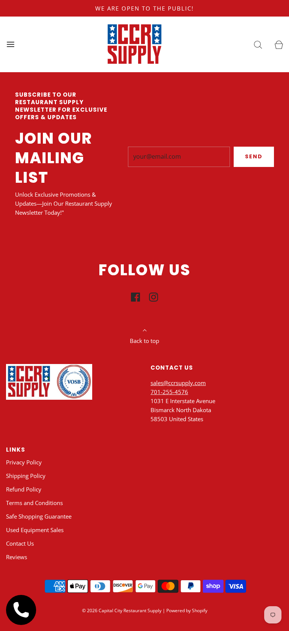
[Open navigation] (10, 44)
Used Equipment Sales (35, 530)
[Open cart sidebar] (278, 44)
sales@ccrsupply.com (178, 383)
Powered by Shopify (186, 610)
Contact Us (20, 543)
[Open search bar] (258, 44)
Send (254, 156)
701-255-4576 (169, 392)
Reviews (16, 557)
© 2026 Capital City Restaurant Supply (121, 610)
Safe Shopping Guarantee (38, 516)
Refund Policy (23, 489)
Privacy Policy (24, 462)
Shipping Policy (26, 475)
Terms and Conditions (34, 503)
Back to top (144, 340)
